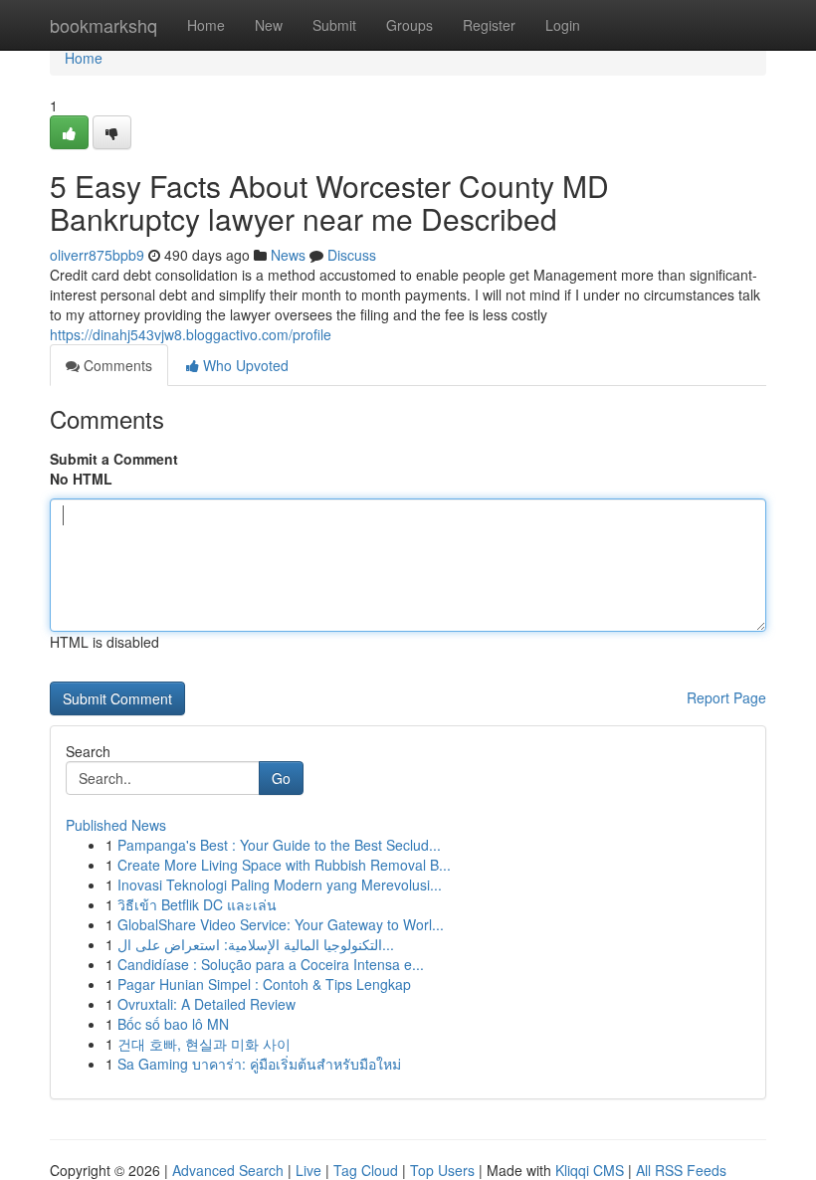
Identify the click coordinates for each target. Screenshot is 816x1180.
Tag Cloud (365, 1170)
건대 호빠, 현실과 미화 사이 (204, 1044)
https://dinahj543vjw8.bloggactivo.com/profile (190, 334)
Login (562, 25)
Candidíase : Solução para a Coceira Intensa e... (270, 964)
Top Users (442, 1170)
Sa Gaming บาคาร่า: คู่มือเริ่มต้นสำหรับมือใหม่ (259, 1064)
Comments (116, 365)
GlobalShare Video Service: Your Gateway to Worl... (280, 924)
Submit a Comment (114, 459)
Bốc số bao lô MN (173, 1024)
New (269, 25)
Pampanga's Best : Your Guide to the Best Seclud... (279, 845)
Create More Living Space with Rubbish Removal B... (284, 865)
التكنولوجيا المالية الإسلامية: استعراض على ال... (255, 944)
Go (281, 778)
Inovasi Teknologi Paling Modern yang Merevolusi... (279, 884)
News (288, 255)
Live (308, 1170)
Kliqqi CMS (589, 1170)
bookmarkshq (103, 25)
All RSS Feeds (681, 1170)
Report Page (726, 697)
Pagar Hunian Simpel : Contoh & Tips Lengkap (264, 984)
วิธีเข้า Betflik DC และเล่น (197, 904)
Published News (116, 825)
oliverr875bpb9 (97, 255)
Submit (334, 25)
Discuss (351, 255)
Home (206, 25)
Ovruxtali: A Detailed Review (206, 1004)
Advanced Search (228, 1170)
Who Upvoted (244, 365)
